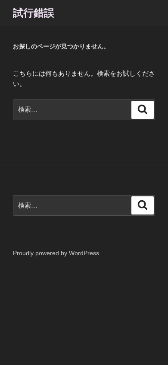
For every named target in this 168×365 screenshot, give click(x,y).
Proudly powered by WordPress (56, 253)
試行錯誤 (33, 13)
